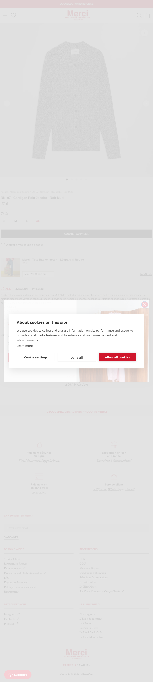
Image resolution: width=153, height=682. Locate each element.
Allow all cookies (117, 357)
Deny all (77, 357)
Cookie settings (35, 357)
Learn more (25, 346)
